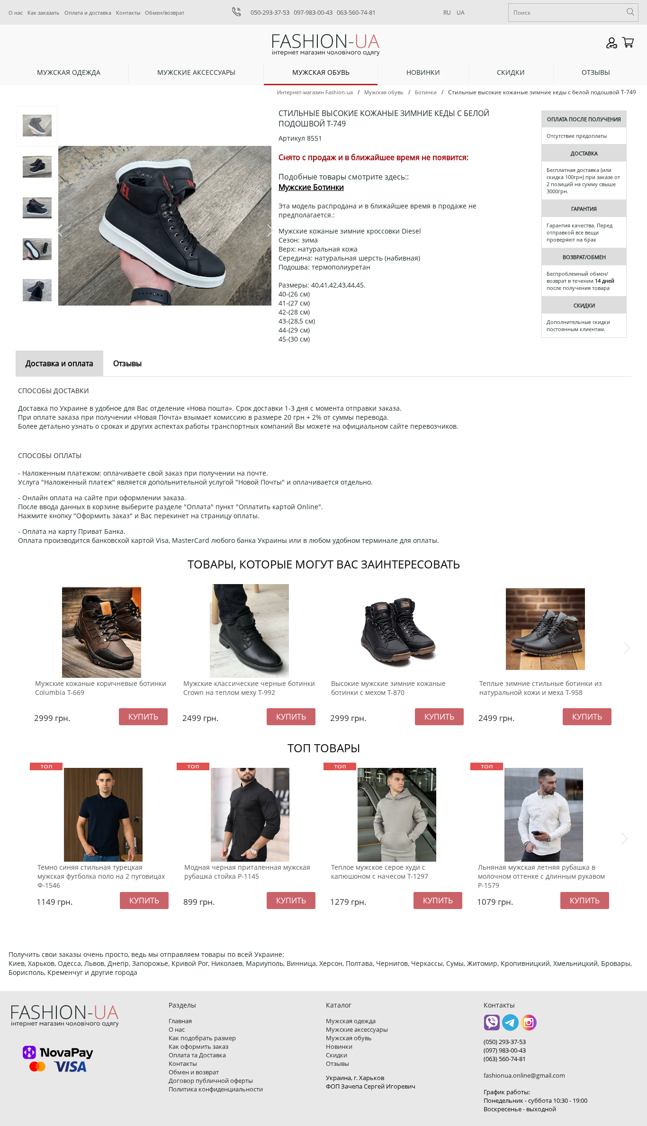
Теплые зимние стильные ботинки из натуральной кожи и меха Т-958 (540, 688)
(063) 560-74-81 (505, 1058)
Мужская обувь (321, 72)
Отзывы (596, 72)
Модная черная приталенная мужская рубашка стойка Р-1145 (247, 872)
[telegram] (510, 1025)
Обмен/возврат (164, 12)
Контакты (128, 12)
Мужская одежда (68, 72)
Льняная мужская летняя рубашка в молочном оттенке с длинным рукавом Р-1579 (541, 876)
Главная (180, 1021)
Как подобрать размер (202, 1038)
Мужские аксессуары (196, 72)
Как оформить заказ (198, 1046)
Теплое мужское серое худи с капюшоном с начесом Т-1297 (379, 872)
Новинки (423, 72)
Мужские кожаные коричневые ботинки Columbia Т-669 (100, 688)
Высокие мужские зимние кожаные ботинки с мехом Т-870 (388, 688)
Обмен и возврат (194, 1072)
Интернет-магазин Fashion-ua (315, 92)
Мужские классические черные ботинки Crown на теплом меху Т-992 (249, 688)
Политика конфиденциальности (216, 1089)
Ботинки (426, 92)
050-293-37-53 (270, 12)
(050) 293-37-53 (505, 1041)
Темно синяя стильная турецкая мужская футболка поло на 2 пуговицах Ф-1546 (101, 876)
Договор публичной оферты (211, 1080)
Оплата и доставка (87, 12)
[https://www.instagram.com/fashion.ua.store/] (529, 1025)
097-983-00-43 (313, 12)
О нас (16, 12)
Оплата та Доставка (197, 1055)
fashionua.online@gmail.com (524, 1075)
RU (447, 13)
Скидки (511, 72)
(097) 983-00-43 (505, 1050)
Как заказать (43, 12)
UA (461, 13)
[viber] (492, 1025)
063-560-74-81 (356, 12)
